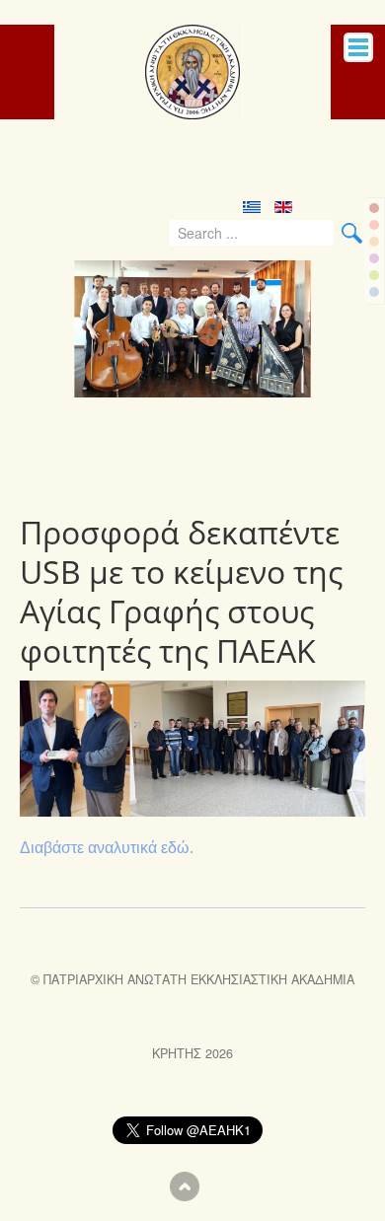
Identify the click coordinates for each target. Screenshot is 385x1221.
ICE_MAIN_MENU (358, 47)
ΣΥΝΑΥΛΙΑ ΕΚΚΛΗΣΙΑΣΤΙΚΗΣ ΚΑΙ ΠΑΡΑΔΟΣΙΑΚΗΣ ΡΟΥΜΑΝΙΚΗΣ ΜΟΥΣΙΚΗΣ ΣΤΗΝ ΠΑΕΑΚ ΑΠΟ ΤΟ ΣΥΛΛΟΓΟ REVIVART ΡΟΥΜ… (170, 451)
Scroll (184, 1186)
